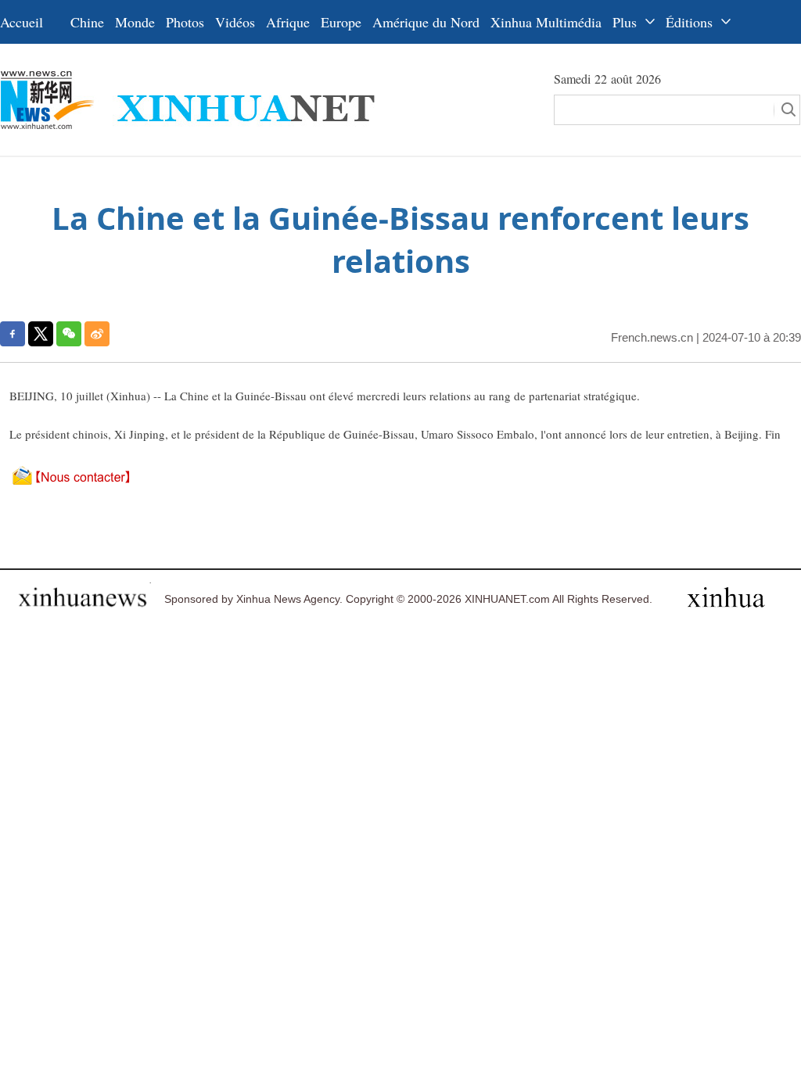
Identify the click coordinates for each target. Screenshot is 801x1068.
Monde (135, 22)
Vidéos (235, 22)
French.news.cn (652, 337)
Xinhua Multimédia (546, 22)
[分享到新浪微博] (97, 333)
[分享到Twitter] (40, 333)
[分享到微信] (68, 333)
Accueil (21, 22)
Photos (185, 22)
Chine (87, 22)
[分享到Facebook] (12, 333)
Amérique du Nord (426, 22)
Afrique (288, 22)
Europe (341, 22)
